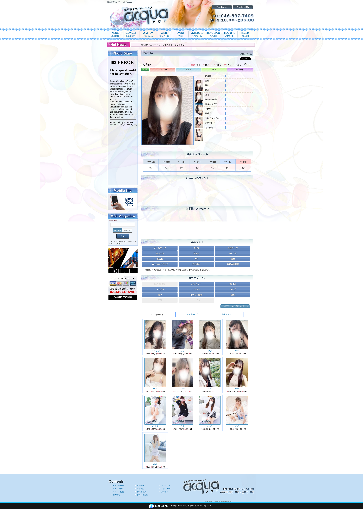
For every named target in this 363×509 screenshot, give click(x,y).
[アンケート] (229, 34)
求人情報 (116, 495)
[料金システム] (148, 34)
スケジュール (166, 489)
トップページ (118, 485)
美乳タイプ (226, 314)
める (237, 350)
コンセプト (165, 485)
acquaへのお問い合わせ (243, 7)
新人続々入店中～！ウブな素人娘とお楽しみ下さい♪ (141, 44)
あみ (237, 388)
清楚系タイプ (192, 314)
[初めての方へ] (131, 34)
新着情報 (140, 485)
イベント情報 (118, 492)
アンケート (165, 492)
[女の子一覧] (164, 34)
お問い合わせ (142, 495)
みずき (155, 426)
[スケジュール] (197, 34)
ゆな (210, 350)
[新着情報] (115, 34)
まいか (210, 426)
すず (237, 426)
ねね (155, 464)
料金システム (118, 489)
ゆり (155, 388)
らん (182, 426)
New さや (155, 350)
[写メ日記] (213, 34)
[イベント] (180, 34)
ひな (182, 350)
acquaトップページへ (222, 7)
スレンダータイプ (158, 314)
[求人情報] (246, 34)
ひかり (210, 388)
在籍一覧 (140, 489)
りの (182, 388)
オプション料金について (234, 306)
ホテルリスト (142, 492)
